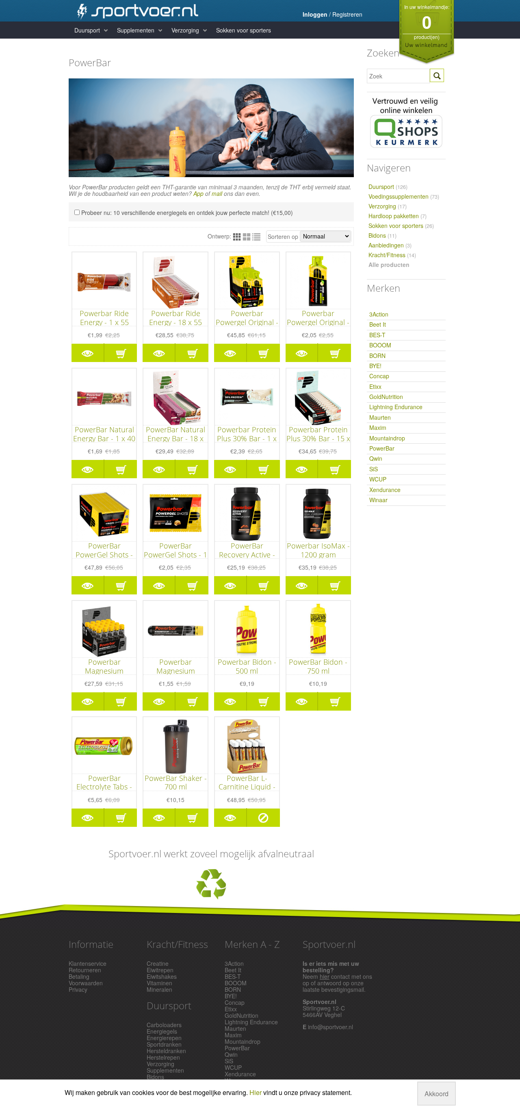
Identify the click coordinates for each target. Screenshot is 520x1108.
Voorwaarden (86, 983)
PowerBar (381, 448)
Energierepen (164, 1037)
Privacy (78, 989)
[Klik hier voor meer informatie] (211, 884)
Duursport (87, 30)
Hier (255, 1092)
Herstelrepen (163, 1057)
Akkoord (436, 1093)
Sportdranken (164, 1044)
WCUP (377, 479)
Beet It (377, 324)
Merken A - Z (252, 944)
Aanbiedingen (390, 245)
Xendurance (385, 490)
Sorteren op (283, 236)
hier (324, 976)
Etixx (375, 386)
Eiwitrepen (160, 970)
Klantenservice (87, 963)
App (198, 193)
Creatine (158, 963)
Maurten (380, 417)
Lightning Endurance (395, 407)
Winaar (378, 500)
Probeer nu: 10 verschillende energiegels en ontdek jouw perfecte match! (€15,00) (187, 212)
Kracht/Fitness (392, 255)
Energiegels (162, 1031)
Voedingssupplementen (403, 196)
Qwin (375, 458)
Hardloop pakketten (397, 215)
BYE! (375, 366)
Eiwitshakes (162, 976)
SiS (373, 469)
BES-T (377, 335)
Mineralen (159, 989)
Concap (379, 376)
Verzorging (185, 30)
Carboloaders (164, 1024)
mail (217, 193)
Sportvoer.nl (329, 944)
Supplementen (135, 30)
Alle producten (389, 264)
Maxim (377, 427)
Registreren (347, 14)
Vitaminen (159, 983)
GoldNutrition (386, 396)
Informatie (91, 944)
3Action (378, 314)
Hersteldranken (166, 1050)
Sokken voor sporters (243, 30)
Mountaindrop (387, 438)
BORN (377, 355)
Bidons (382, 235)
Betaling (79, 976)
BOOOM (380, 345)
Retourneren (85, 970)
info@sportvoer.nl (330, 1027)
